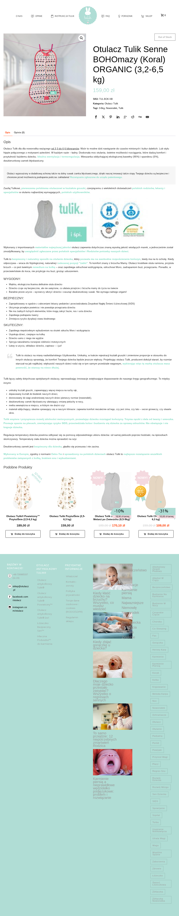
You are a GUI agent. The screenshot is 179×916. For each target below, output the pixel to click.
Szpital (156, 815)
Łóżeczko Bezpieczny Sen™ (44, 627)
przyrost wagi (160, 757)
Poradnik (127, 16)
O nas (19, 16)
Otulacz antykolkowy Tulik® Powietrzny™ (44, 599)
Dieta (126, 580)
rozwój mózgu (160, 787)
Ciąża (126, 575)
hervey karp (159, 650)
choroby (157, 621)
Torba (155, 822)
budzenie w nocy (159, 604)
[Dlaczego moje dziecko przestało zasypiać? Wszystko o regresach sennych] (112, 665)
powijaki (157, 750)
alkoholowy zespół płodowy (158, 569)
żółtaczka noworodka (158, 900)
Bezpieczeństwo (134, 570)
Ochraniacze (159, 715)
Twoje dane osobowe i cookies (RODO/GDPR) (74, 606)
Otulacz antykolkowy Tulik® (44, 584)
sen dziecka (159, 794)
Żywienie (128, 637)
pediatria (157, 736)
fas (154, 636)
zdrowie (156, 868)
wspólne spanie (157, 853)
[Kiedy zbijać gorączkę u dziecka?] (112, 625)
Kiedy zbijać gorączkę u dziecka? (102, 645)
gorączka (157, 643)
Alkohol (127, 565)
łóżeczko (157, 875)
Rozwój (127, 617)
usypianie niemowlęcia (159, 830)
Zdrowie (128, 632)
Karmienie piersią (129, 591)
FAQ (108, 16)
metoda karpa (160, 694)
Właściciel (72, 576)
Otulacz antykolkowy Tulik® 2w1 (44, 614)
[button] (81, 38)
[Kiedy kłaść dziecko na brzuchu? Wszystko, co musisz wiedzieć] (112, 577)
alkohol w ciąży (158, 579)
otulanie (157, 729)
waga (155, 845)
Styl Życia (129, 627)
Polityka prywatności (73, 593)
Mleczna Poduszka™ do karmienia (44, 640)
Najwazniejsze (133, 602)
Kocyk (155, 673)
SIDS (155, 801)
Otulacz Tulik (111, 103)
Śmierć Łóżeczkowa (159, 883)
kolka (155, 680)
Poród (155, 743)
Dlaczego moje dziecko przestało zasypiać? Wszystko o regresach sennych (103, 691)
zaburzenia (158, 861)
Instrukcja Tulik (64, 16)
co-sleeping (159, 629)
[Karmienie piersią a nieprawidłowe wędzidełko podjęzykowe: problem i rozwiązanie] (112, 762)
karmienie (158, 657)
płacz (155, 764)
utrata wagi (159, 838)
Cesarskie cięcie (158, 613)
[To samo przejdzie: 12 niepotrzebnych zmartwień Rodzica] (112, 716)
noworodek (158, 708)
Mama (126, 597)
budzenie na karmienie (159, 595)
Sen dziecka (131, 622)
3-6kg (102, 108)
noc (154, 701)
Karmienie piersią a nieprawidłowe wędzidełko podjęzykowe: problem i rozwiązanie (104, 788)
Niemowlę (129, 607)
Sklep (148, 16)
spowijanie (158, 808)
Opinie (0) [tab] (19, 132)
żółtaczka (157, 892)
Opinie (38, 16)
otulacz (156, 722)
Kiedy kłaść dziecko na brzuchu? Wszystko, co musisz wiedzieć (103, 601)
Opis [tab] (7, 132)
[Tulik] (88, 15)
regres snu (159, 771)
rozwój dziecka (156, 779)
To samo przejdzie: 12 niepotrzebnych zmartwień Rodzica (105, 739)
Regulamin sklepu (72, 619)
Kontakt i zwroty (71, 583)
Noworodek (111, 108)
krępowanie (159, 687)
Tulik (121, 108)
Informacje (130, 584)
